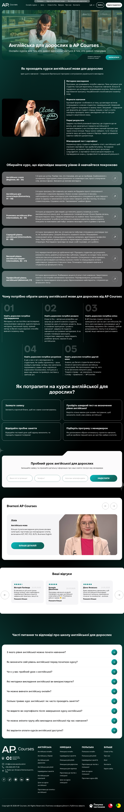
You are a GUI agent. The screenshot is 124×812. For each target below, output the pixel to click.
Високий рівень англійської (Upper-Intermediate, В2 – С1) (115, 258)
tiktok (10, 779)
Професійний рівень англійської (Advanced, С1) (115, 279)
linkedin (22, 779)
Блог (105, 760)
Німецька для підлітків (68, 768)
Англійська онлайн (45, 751)
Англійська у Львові (45, 756)
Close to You (52, 5)
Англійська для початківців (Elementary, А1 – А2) (115, 196)
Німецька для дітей (67, 760)
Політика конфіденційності (57, 806)
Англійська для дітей (45, 767)
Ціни (42, 5)
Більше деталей (27, 545)
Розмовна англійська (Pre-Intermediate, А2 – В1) (115, 217)
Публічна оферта (77, 806)
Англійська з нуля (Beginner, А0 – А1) (115, 178)
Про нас (68, 5)
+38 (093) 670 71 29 (12, 767)
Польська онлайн (88, 751)
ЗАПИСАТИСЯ (114, 57)
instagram (16, 779)
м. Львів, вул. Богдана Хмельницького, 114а (19, 771)
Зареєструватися (114, 5)
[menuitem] (92, 5)
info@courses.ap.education (15, 764)
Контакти (76, 5)
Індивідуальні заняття (46, 771)
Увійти (100, 5)
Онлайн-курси (31, 5)
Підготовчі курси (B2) (90, 778)
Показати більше (20, 599)
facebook (4, 779)
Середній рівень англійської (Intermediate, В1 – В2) (115, 237)
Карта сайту (108, 768)
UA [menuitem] (91, 5)
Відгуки (61, 5)
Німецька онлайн (66, 751)
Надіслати (103, 478)
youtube (27, 779)
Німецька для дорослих (69, 764)
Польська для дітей (89, 756)
